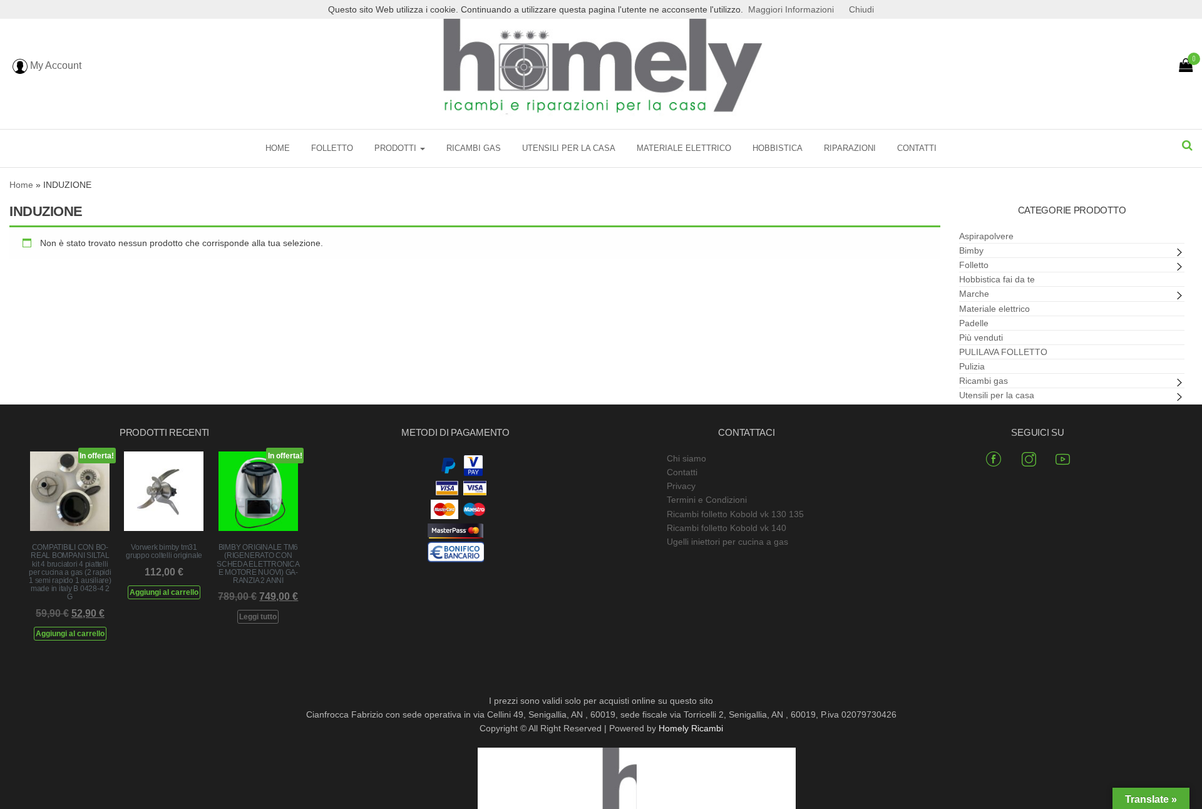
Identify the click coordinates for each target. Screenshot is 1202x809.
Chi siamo (686, 458)
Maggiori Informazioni (791, 9)
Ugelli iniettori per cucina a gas (727, 542)
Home (277, 148)
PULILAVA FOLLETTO (1003, 352)
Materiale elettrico (684, 148)
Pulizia (972, 366)
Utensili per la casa (568, 148)
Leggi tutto (258, 616)
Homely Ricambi (691, 728)
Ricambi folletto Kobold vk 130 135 (735, 514)
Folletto (332, 148)
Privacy (681, 486)
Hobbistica (778, 148)
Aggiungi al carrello (70, 633)
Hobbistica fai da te (997, 279)
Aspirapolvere (986, 236)
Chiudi (861, 9)
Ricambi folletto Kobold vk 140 (726, 528)
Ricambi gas (473, 148)
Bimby (971, 250)
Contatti (917, 148)
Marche (974, 294)
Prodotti (396, 148)
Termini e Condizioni (707, 500)
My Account (54, 65)
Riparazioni (850, 148)
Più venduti (981, 337)
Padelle (974, 323)
